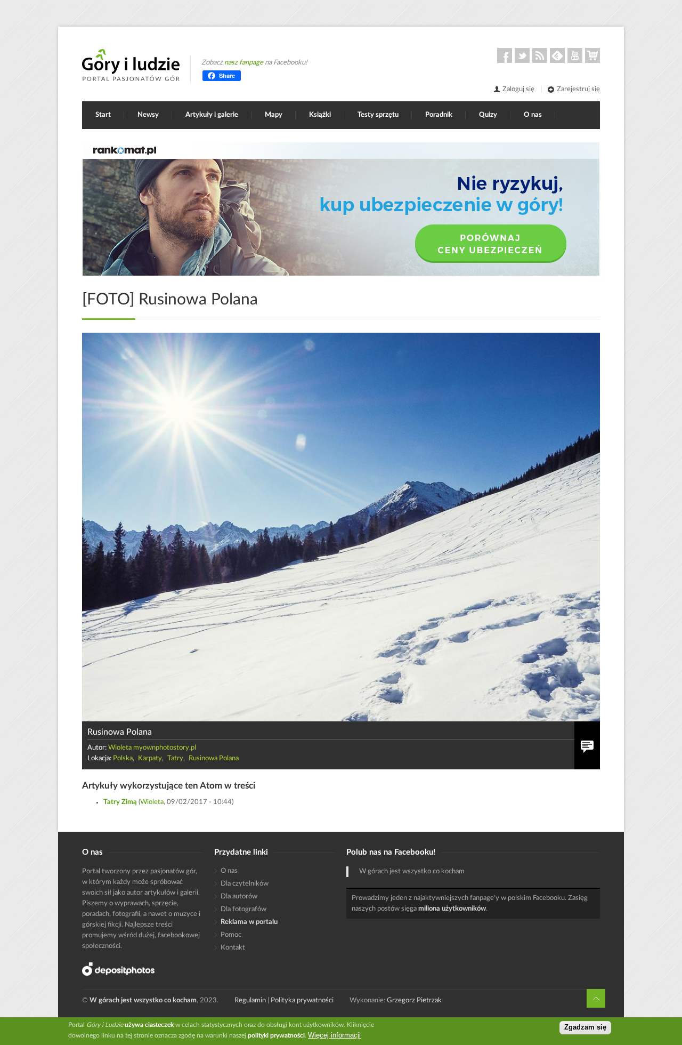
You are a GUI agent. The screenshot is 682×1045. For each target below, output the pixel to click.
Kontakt (233, 947)
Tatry (175, 758)
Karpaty (150, 758)
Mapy (273, 114)
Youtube (574, 55)
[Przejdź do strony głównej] (131, 65)
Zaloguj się (518, 89)
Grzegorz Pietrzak (414, 1000)
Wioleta (152, 802)
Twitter (522, 55)
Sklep (592, 55)
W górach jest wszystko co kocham (412, 871)
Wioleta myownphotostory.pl (152, 747)
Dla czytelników (245, 883)
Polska (123, 758)
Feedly (557, 55)
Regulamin (250, 1000)
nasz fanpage (243, 62)
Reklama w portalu (249, 922)
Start (103, 114)
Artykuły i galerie (211, 114)
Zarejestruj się (578, 89)
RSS (539, 55)
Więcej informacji (334, 1035)
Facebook (504, 55)
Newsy (148, 114)
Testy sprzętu (378, 114)
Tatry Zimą (120, 802)
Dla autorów (239, 896)
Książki (320, 114)
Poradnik (438, 114)
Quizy (488, 114)
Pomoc (231, 934)
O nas (533, 114)
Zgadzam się (585, 1028)
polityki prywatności (276, 1035)
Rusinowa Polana (214, 758)
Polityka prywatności (302, 1000)
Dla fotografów (243, 909)
